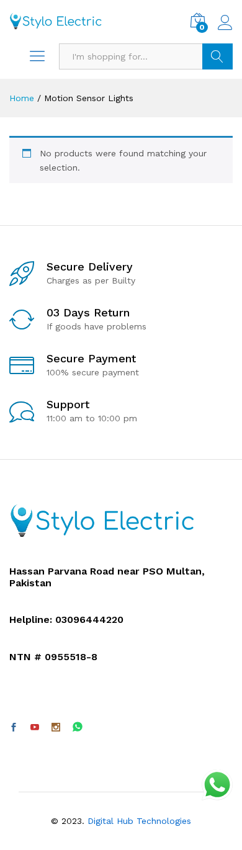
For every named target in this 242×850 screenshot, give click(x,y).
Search (217, 56)
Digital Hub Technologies (139, 821)
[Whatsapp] (77, 727)
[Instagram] (55, 728)
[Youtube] (34, 728)
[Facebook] (13, 728)
